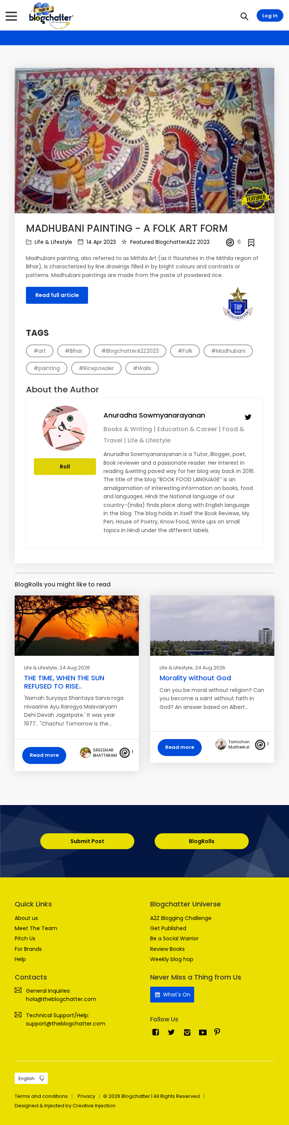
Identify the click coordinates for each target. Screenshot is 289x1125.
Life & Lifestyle (52, 242)
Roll (65, 466)
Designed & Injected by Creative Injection (65, 1105)
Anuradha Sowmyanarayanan (154, 415)
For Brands (28, 949)
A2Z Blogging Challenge (180, 918)
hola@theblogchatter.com (61, 999)
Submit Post (87, 841)
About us (26, 918)
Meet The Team (36, 928)
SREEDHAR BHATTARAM (105, 752)
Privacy (86, 1096)
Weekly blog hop (171, 959)
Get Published (168, 928)
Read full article (57, 295)
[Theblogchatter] (50, 15)
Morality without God (195, 678)
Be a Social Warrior (174, 938)
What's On (175, 994)
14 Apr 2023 (100, 242)
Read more (44, 755)
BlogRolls (201, 841)
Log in (270, 15)
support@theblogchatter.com (65, 1023)
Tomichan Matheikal (238, 744)
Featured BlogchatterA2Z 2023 (169, 242)
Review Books (167, 949)
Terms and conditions (41, 1096)
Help (20, 959)
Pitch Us (25, 938)
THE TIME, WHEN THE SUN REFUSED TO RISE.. (64, 682)
